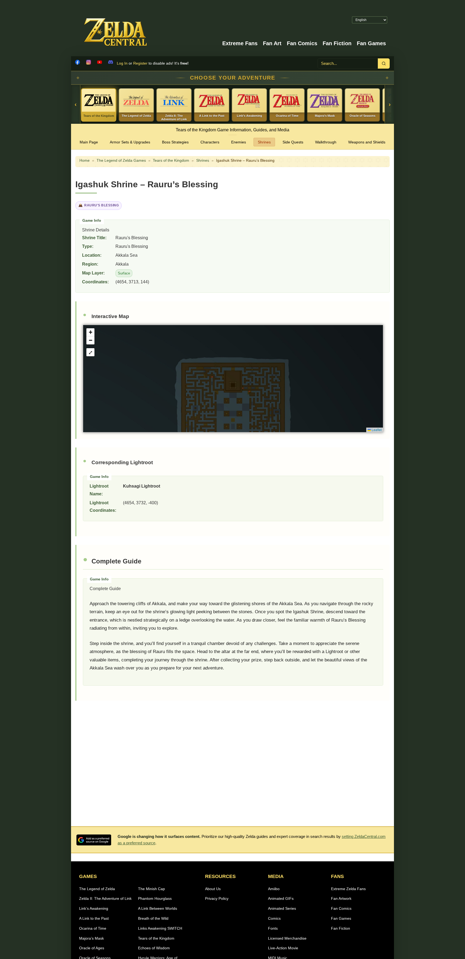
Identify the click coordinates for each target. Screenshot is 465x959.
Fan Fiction (337, 43)
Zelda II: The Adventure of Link (105, 898)
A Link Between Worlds (157, 908)
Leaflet (376, 429)
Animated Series (282, 908)
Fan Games (371, 43)
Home (84, 160)
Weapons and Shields (366, 142)
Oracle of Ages (91, 948)
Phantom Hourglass (155, 898)
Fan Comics (302, 43)
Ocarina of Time (92, 928)
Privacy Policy (216, 898)
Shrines (264, 142)
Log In (122, 63)
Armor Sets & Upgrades (130, 142)
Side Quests (293, 142)
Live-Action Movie (283, 948)
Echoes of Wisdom (154, 948)
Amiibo (274, 889)
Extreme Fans (240, 43)
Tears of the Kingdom (171, 160)
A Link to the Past (94, 918)
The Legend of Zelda (97, 889)
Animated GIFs (281, 898)
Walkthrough (325, 142)
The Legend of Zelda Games (121, 160)
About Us (213, 889)
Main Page (89, 142)
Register (140, 63)
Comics (274, 918)
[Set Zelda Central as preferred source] (93, 839)
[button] (90, 332)
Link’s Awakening (93, 908)
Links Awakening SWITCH (160, 928)
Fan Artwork (341, 898)
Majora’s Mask (91, 938)
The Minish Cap (151, 889)
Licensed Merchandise (287, 938)
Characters (209, 142)
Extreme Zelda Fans (348, 889)
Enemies (238, 142)
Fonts (273, 928)
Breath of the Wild (153, 918)
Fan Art (272, 43)
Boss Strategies (175, 142)
